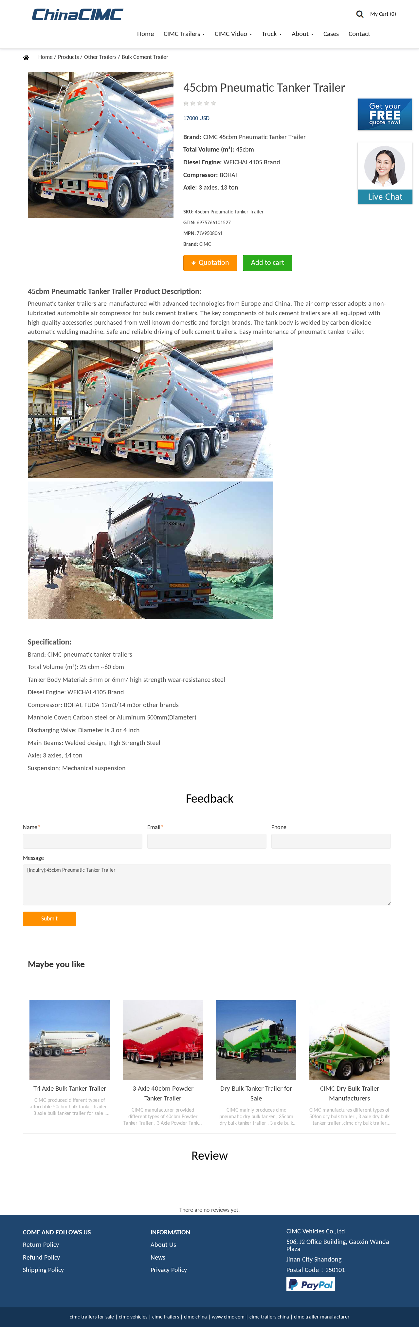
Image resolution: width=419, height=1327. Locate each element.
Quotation (214, 263)
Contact (359, 34)
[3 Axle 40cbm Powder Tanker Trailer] (163, 1040)
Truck (270, 34)
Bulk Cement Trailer (145, 57)
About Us (163, 1245)
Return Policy (41, 1245)
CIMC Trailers (183, 34)
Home (145, 34)
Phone (278, 828)
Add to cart (267, 263)
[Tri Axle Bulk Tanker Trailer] (69, 1040)
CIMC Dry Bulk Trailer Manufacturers (349, 1093)
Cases (331, 34)
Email (155, 828)
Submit (49, 919)
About (301, 34)
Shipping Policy (43, 1270)
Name (31, 828)
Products (69, 57)
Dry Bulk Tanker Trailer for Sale (256, 1093)
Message (33, 858)
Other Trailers (101, 57)
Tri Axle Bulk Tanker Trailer (69, 1088)
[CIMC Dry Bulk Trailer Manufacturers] (349, 1040)
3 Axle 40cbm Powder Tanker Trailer (163, 1093)
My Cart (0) (383, 14)
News (158, 1258)
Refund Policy (41, 1258)
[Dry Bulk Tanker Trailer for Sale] (256, 1040)
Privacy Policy (169, 1270)
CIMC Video (232, 34)
